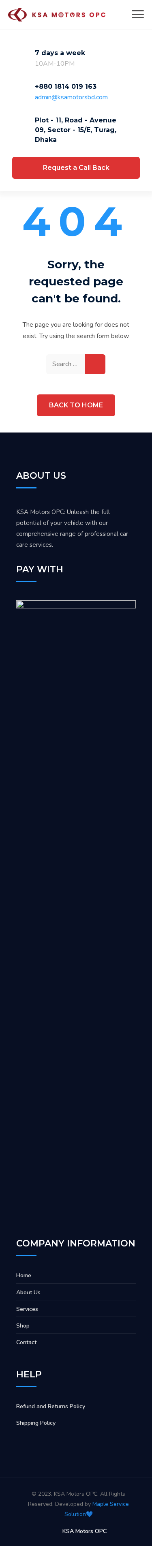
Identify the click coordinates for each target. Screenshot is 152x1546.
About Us (28, 1292)
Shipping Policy (36, 1423)
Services (27, 1309)
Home (23, 1275)
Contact (26, 1342)
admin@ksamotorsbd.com (71, 97)
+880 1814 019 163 (65, 86)
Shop (23, 1326)
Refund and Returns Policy (50, 1406)
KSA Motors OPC (84, 1531)
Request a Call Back (76, 167)
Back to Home (76, 405)
